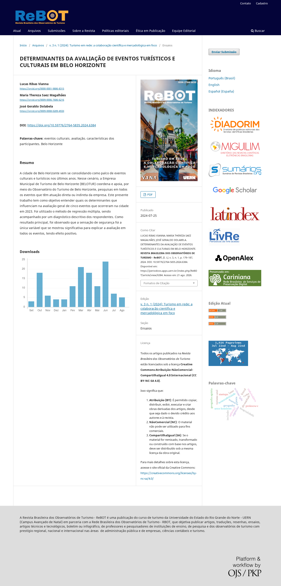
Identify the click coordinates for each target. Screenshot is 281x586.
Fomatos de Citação (156, 283)
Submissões (56, 31)
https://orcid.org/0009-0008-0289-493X (42, 111)
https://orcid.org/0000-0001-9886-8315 (42, 88)
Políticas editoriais (115, 31)
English (214, 85)
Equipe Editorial (184, 31)
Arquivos (34, 31)
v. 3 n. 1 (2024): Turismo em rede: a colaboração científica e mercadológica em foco (103, 45)
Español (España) (221, 91)
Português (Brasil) (222, 78)
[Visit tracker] (228, 365)
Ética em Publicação (150, 31)
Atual (17, 31)
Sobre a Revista (83, 31)
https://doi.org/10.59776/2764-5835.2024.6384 (61, 125)
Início (23, 45)
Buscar (259, 31)
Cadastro (262, 3)
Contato (245, 3)
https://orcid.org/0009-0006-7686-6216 (42, 99)
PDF (150, 195)
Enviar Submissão (224, 52)
